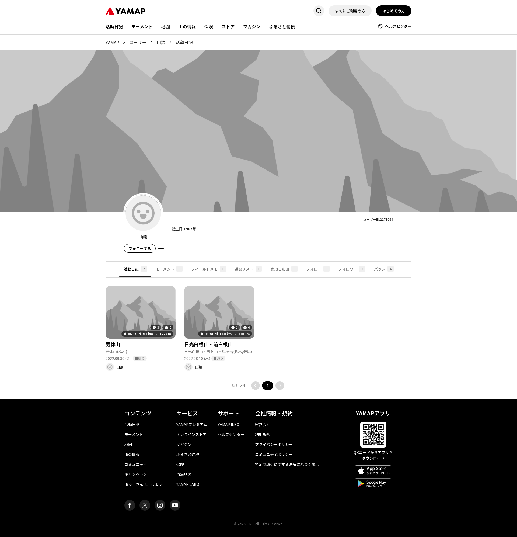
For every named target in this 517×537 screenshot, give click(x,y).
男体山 (113, 344)
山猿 (161, 42)
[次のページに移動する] (279, 385)
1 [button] (268, 385)
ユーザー (137, 42)
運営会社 (262, 424)
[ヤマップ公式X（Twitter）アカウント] (144, 505)
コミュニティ (135, 464)
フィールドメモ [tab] (207, 269)
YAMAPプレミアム (191, 424)
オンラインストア (191, 434)
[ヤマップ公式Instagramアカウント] (160, 505)
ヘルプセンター (398, 26)
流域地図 (183, 474)
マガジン (251, 26)
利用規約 (262, 434)
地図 (165, 26)
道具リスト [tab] (247, 269)
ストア (228, 26)
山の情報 (187, 26)
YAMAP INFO (228, 424)
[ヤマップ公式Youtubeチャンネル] (175, 505)
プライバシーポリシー (274, 444)
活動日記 (114, 26)
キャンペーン (135, 474)
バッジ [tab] (383, 269)
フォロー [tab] (316, 269)
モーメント (142, 26)
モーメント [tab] (168, 269)
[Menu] (161, 248)
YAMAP (112, 42)
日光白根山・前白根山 (208, 344)
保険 (208, 26)
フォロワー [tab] (350, 269)
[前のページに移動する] (255, 385)
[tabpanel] (258, 334)
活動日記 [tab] (134, 269)
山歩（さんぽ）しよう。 (145, 484)
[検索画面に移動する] (318, 10)
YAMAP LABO (187, 484)
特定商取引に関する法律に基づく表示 (287, 464)
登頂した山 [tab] (282, 269)
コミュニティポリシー (273, 454)
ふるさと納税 (282, 26)
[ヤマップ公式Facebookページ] (129, 505)
